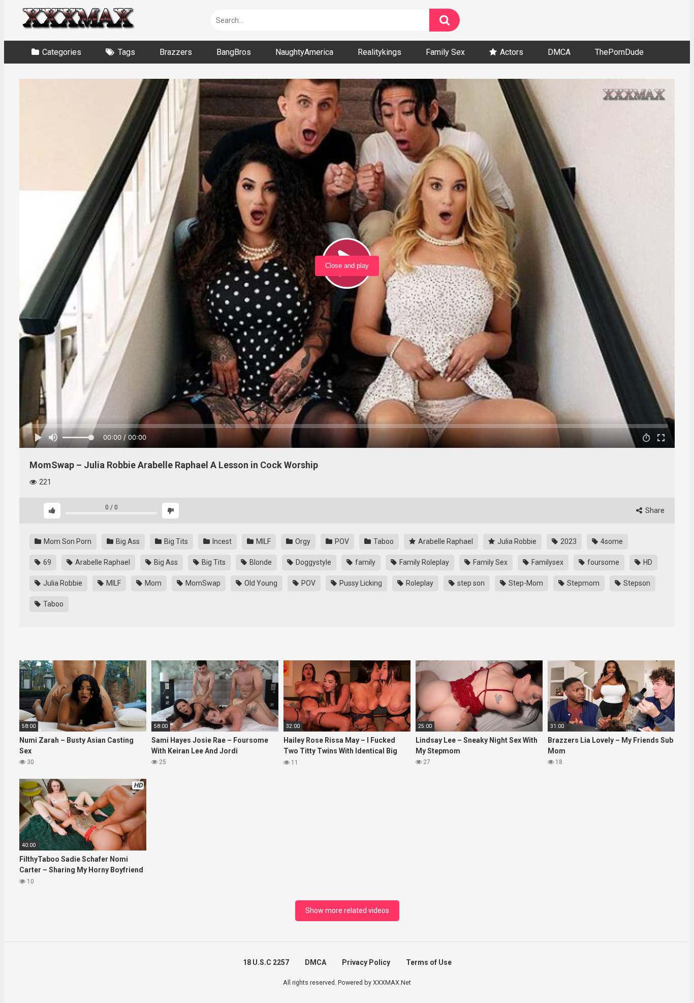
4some (611, 541)
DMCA (559, 52)
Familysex (546, 562)
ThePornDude (619, 52)
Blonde (260, 562)
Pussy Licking (360, 583)
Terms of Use (429, 962)
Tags (126, 52)
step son (470, 583)
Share (654, 510)
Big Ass (127, 541)
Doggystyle (312, 562)
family (364, 562)
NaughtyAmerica (304, 52)
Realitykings (379, 52)
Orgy (302, 541)
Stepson (636, 583)
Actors (511, 52)
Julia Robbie (516, 541)
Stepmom (582, 583)
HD (647, 562)
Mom (152, 583)
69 (46, 562)
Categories (61, 52)
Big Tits (175, 541)
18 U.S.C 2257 (266, 962)
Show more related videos (347, 910)
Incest (221, 541)
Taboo (383, 541)
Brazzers (176, 52)
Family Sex (445, 52)
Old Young (260, 583)
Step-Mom (525, 583)
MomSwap (202, 583)
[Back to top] (660, 972)
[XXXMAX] (77, 21)
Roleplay (418, 583)
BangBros (233, 52)
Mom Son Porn (66, 541)
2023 (568, 541)
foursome (602, 562)
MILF (263, 541)
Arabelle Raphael (445, 541)
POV (341, 541)
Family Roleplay (423, 562)
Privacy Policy (366, 962)
